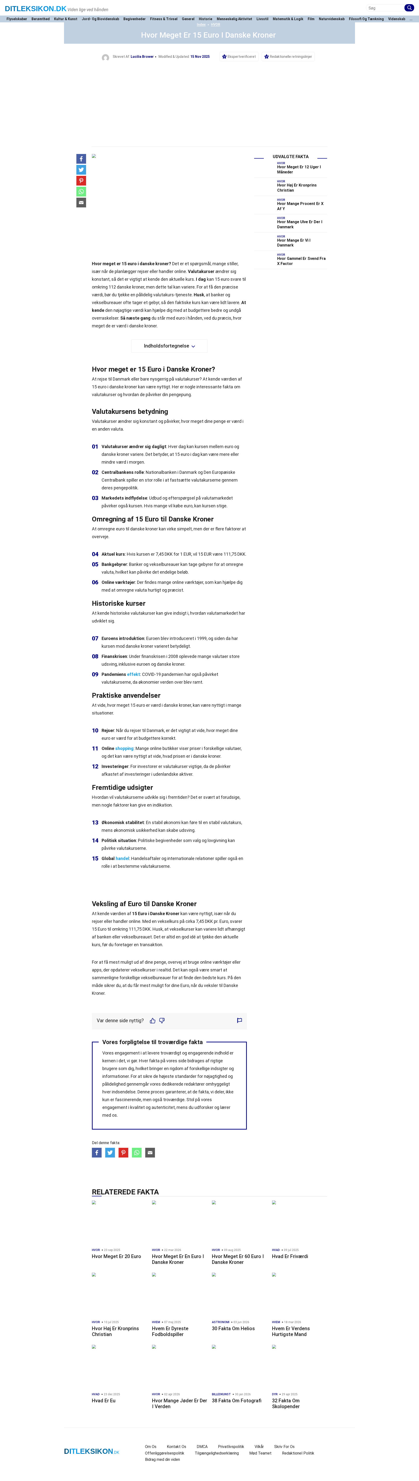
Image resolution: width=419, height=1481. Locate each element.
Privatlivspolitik (231, 1446)
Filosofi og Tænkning (366, 19)
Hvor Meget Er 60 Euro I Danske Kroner (238, 1259)
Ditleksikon (36, 9)
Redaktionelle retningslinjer (291, 57)
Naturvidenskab (332, 19)
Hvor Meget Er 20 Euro (116, 1256)
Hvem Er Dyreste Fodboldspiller (170, 1331)
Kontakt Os (176, 1446)
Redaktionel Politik (298, 1453)
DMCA (202, 1446)
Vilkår (259, 1446)
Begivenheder (134, 19)
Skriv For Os (284, 1446)
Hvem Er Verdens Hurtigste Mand (291, 1331)
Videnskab (396, 19)
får (136, 985)
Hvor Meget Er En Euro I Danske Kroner (178, 1259)
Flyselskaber (17, 19)
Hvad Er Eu (103, 1401)
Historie (205, 19)
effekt (133, 674)
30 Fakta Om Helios (233, 1328)
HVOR (215, 24)
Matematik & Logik (288, 19)
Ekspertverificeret (242, 57)
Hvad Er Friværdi (290, 1256)
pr (216, 921)
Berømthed (41, 19)
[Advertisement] (209, 98)
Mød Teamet (260, 1453)
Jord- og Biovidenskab (100, 19)
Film (311, 19)
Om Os (150, 1446)
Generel (188, 19)
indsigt (179, 613)
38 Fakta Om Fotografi (236, 1401)
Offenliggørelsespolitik (164, 1453)
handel (122, 858)
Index (201, 24)
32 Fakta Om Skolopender (286, 1403)
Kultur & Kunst (65, 19)
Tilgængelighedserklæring (217, 1453)
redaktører (194, 1084)
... (411, 19)
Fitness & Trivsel (163, 19)
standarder (185, 1076)
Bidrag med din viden (162, 1459)
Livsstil (262, 19)
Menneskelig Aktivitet (234, 19)
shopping (124, 748)
